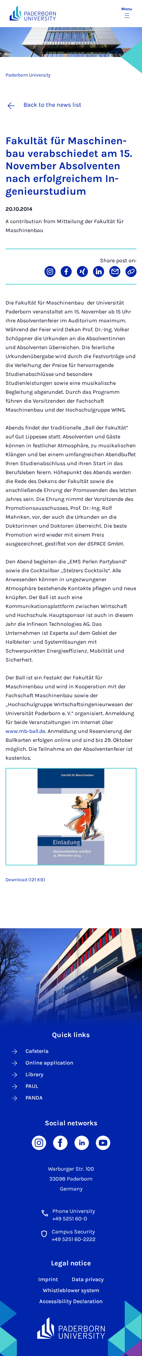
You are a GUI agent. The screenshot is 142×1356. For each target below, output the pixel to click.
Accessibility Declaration (71, 1301)
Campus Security (73, 1231)
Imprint (48, 1279)
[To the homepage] (33, 13)
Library (34, 1074)
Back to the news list (52, 104)
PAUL (32, 1086)
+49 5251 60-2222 (73, 1239)
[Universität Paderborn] (70, 1328)
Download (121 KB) (25, 880)
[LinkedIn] (81, 1142)
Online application (49, 1062)
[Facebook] (60, 1142)
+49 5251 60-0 (69, 1218)
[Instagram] (39, 1142)
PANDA (34, 1097)
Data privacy (88, 1279)
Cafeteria (37, 1051)
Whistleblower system (71, 1290)
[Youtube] (103, 1142)
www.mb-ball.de (25, 731)
